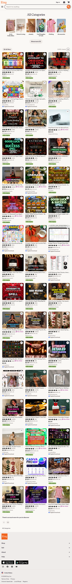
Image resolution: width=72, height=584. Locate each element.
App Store (8, 562)
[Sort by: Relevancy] (68, 49)
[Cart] (68, 2)
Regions (25, 581)
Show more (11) (36, 41)
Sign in (58, 2)
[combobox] (35, 6)
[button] (7, 573)
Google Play (22, 562)
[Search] (68, 6)
